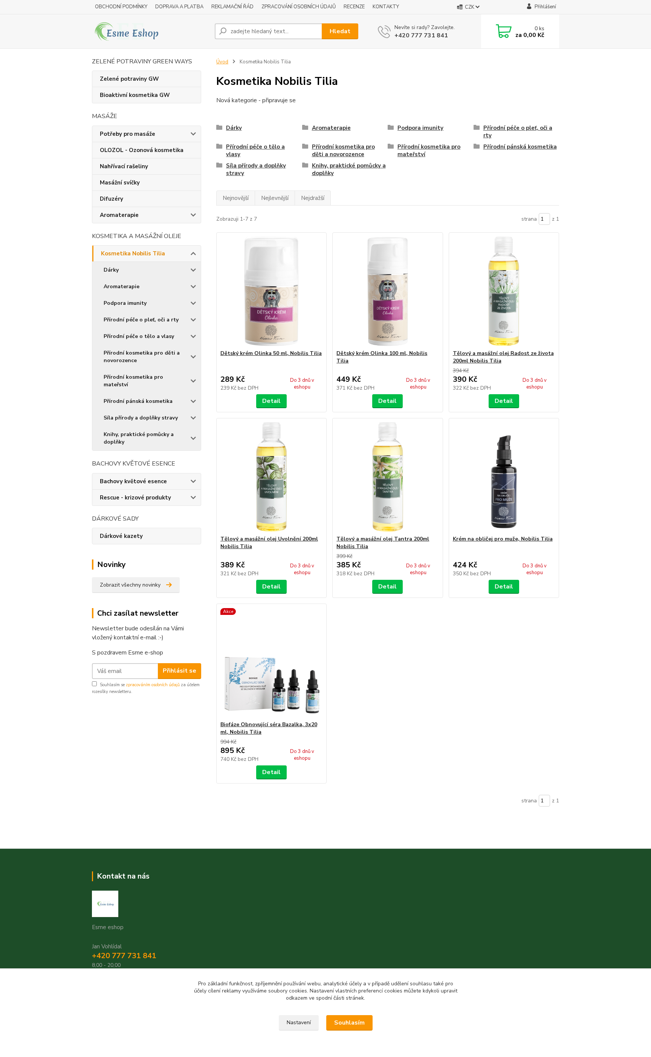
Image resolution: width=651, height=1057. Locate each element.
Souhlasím (349, 1023)
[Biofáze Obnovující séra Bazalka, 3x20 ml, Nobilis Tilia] (271, 662)
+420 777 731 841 (421, 35)
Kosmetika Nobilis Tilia (133, 253)
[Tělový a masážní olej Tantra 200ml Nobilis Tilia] (387, 477)
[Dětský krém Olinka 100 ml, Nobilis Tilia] (387, 291)
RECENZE (354, 6)
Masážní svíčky (120, 182)
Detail (271, 401)
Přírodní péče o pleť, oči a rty (141, 319)
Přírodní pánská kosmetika (138, 401)
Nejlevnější (275, 198)
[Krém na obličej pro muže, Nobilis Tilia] (504, 477)
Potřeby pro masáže (127, 134)
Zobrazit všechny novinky (130, 584)
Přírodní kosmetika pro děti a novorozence (142, 356)
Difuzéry (111, 199)
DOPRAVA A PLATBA (179, 6)
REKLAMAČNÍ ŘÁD (232, 6)
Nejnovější (236, 198)
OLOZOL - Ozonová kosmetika (141, 150)
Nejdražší (312, 198)
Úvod (222, 61)
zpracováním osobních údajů (153, 685)
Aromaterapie (119, 215)
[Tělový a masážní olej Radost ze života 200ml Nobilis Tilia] (504, 291)
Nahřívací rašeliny (124, 166)
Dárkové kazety (121, 536)
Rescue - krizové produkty (135, 497)
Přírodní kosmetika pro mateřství (133, 380)
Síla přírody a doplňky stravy (141, 417)
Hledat (340, 31)
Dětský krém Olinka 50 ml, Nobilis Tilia (271, 353)
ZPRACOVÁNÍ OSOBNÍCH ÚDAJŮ (298, 6)
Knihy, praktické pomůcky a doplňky (139, 438)
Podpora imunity (125, 303)
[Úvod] (150, 31)
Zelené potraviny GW (129, 79)
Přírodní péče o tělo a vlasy (139, 336)
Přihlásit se (179, 671)
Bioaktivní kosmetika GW (135, 95)
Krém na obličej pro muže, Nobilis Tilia (503, 538)
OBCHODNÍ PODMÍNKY (121, 6)
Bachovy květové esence (133, 481)
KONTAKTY (386, 6)
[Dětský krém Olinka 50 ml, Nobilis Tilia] (271, 291)
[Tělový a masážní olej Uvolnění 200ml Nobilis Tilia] (271, 477)
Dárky (111, 269)
